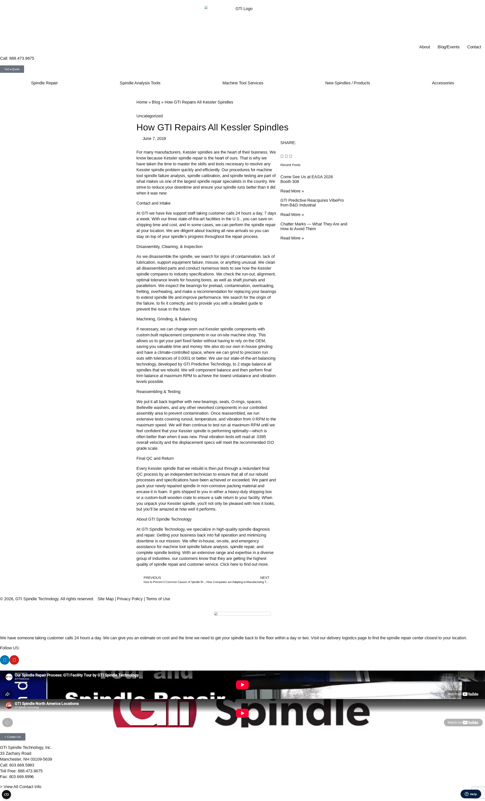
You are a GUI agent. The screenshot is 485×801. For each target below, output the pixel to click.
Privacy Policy (130, 598)
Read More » (292, 191)
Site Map (106, 598)
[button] (282, 156)
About (424, 47)
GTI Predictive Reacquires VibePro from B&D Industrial (312, 202)
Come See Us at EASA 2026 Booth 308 (306, 179)
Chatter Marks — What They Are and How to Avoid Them (313, 226)
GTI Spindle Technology (163, 529)
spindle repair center (405, 637)
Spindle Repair (44, 83)
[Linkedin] (4, 660)
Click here (229, 564)
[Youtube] (14, 660)
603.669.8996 (21, 776)
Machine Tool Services (242, 83)
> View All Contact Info (20, 786)
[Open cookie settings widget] (6, 794)
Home (141, 102)
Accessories (443, 83)
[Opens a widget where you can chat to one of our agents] (470, 794)
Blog (156, 102)
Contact (474, 47)
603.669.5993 (21, 765)
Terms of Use (158, 598)
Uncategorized (149, 116)
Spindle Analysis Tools (140, 83)
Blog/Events (449, 47)
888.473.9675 (21, 58)
